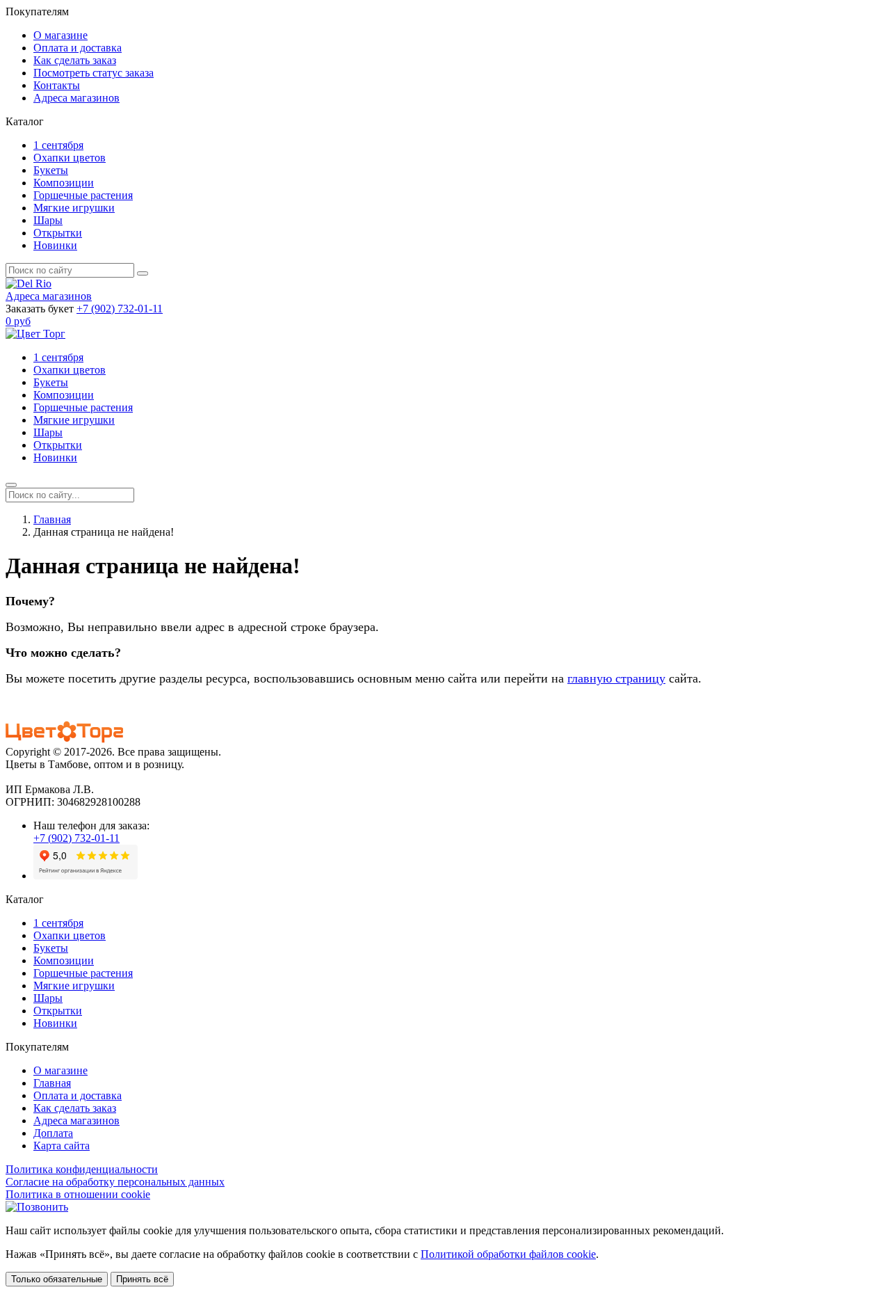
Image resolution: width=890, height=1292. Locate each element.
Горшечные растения (83, 195)
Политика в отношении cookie (78, 1194)
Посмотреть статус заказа (93, 73)
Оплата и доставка (77, 48)
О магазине (60, 35)
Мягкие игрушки (74, 208)
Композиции (63, 183)
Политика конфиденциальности (82, 1169)
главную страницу (616, 678)
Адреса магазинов (76, 98)
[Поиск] (142, 273)
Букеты (50, 170)
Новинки (55, 245)
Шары (48, 220)
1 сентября (58, 145)
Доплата (53, 1133)
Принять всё (142, 1279)
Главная (52, 519)
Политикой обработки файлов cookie (508, 1254)
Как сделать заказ (74, 60)
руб (18, 321)
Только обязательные (56, 1279)
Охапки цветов (69, 158)
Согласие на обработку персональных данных (115, 1182)
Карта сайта (61, 1145)
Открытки (57, 233)
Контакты (56, 85)
